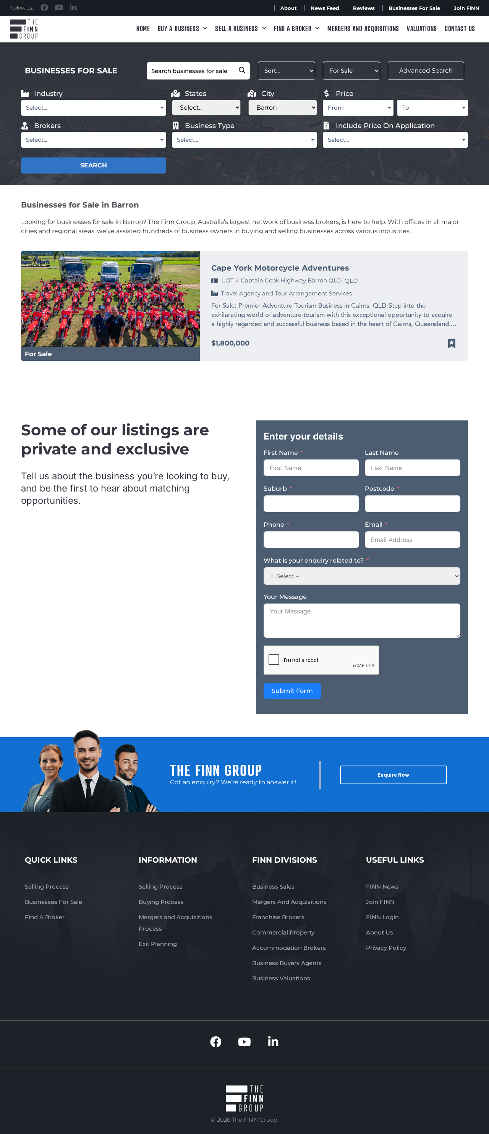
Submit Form (292, 690)
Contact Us (460, 28)
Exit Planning (158, 943)
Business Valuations (281, 978)
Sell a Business (236, 28)
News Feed (325, 8)
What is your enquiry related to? (314, 560)
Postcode (379, 488)
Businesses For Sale (414, 8)
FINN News (382, 886)
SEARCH (93, 165)
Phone (274, 524)
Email (373, 524)
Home (143, 28)
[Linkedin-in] (73, 7)
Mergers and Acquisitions (363, 28)
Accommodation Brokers (289, 947)
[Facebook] (44, 7)
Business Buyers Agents (287, 963)
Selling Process (47, 886)
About (288, 8)
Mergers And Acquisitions (289, 901)
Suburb (275, 488)
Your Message (285, 596)
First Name (281, 452)
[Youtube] (59, 7)
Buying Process (161, 901)
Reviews (364, 8)
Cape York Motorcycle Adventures (280, 268)
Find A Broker (292, 28)
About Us (379, 932)
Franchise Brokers (278, 917)
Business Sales (273, 886)
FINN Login (382, 917)
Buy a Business (178, 28)
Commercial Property (283, 932)
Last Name (382, 452)
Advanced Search (426, 70)
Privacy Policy (386, 947)
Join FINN (466, 8)
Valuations (422, 28)
